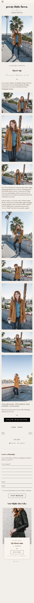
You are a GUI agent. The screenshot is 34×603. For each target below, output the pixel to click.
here (27, 189)
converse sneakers (14, 406)
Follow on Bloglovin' (17, 419)
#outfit (13, 427)
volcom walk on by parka (8, 404)
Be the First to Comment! (17, 556)
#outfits (20, 427)
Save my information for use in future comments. (17, 490)
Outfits (21, 65)
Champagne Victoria (7, 89)
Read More (17, 552)
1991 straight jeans (20, 404)
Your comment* (6, 464)
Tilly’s (27, 85)
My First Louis (17, 543)
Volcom (21, 85)
